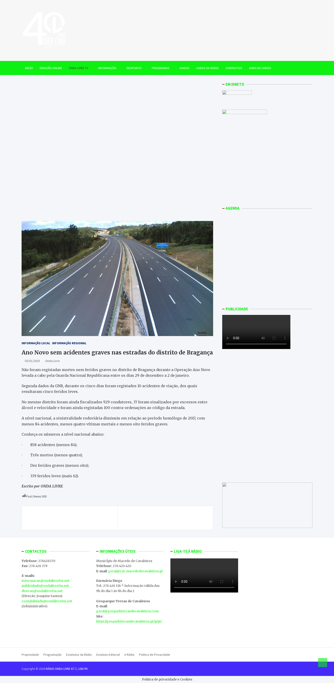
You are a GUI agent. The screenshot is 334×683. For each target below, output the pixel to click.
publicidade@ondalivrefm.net (45, 586)
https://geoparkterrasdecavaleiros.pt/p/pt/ (129, 621)
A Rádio (129, 655)
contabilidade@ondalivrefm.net (47, 601)
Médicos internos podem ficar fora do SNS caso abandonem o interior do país (70, 517)
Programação (52, 655)
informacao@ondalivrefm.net (45, 581)
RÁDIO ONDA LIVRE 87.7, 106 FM (66, 669)
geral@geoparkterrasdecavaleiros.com (127, 611)
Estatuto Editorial (108, 655)
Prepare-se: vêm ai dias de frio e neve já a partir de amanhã (164, 517)
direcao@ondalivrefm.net (42, 591)
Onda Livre (52, 361)
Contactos (234, 68)
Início (29, 68)
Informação (107, 68)
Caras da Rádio (207, 68)
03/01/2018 (32, 361)
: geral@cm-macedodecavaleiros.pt (135, 571)
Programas (160, 68)
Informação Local (36, 343)
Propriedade (30, 655)
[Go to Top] (322, 662)
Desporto (134, 68)
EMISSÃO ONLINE (51, 68)
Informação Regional (69, 343)
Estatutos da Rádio (79, 655)
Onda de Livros (260, 68)
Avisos (184, 68)
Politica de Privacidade (154, 655)
